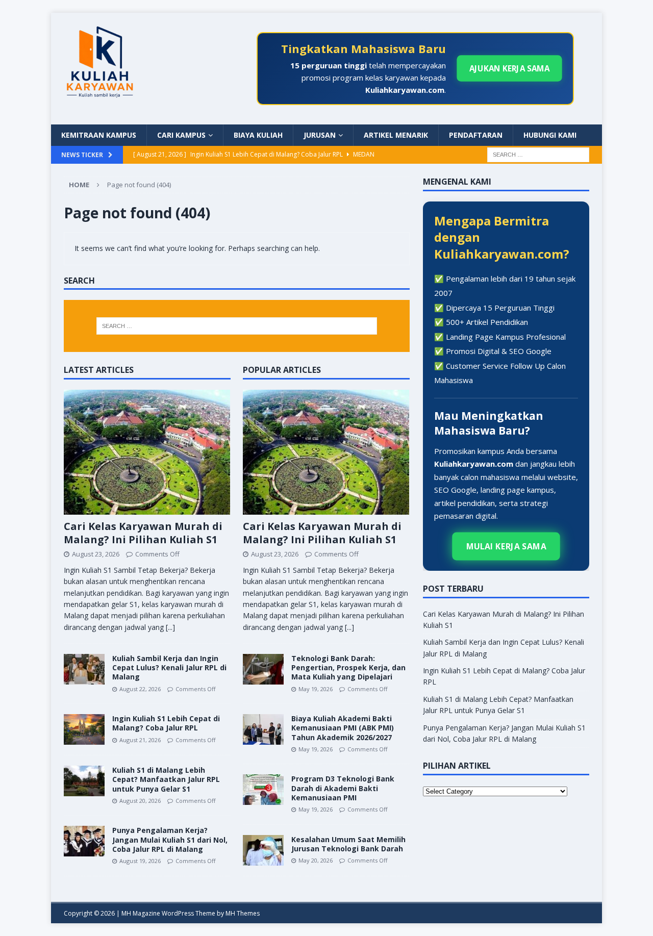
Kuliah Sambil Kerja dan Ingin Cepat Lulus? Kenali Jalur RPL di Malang (169, 667)
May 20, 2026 (315, 860)
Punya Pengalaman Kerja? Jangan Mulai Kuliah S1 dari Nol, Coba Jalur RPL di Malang (170, 839)
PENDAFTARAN (476, 135)
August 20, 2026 (140, 800)
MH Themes (242, 913)
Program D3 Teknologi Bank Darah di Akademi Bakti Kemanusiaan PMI (342, 788)
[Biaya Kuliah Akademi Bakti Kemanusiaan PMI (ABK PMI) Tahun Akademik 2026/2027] (263, 729)
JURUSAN (320, 135)
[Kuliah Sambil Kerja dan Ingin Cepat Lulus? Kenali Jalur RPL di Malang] (84, 669)
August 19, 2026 (140, 861)
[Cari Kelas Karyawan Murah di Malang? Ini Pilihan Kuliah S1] (147, 452)
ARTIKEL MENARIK (396, 135)
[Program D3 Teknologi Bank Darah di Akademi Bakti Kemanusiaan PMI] (263, 789)
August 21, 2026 (140, 740)
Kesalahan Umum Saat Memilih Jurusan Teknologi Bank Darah (348, 843)
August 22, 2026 (140, 689)
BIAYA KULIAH (258, 135)
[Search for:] (538, 154)
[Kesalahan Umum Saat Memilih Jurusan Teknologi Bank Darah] (263, 850)
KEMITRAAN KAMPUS (98, 135)
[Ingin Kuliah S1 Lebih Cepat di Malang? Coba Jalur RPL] (84, 729)
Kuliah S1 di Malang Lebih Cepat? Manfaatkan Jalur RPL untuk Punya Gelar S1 (166, 779)
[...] (170, 627)
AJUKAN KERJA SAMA (509, 68)
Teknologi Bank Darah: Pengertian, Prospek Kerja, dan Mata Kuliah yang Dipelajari (348, 667)
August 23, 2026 (95, 554)
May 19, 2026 (315, 689)
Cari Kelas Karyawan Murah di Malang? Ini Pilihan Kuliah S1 (143, 532)
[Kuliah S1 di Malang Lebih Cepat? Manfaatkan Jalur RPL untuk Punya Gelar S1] (84, 781)
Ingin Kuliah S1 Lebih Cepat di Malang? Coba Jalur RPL (166, 723)
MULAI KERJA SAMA (506, 546)
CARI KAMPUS (181, 135)
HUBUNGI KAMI (549, 135)
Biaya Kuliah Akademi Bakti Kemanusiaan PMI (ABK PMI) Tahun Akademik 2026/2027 (342, 728)
